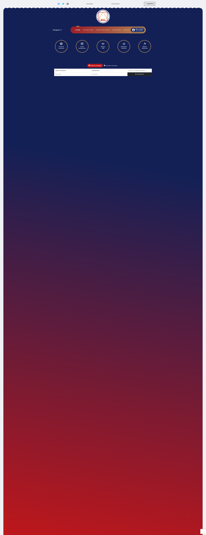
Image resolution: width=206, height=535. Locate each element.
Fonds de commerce (61, 47)
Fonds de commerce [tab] (95, 65)
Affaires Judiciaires (145, 47)
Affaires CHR (103, 47)
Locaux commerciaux (82, 47)
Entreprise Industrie (124, 47)
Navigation (57, 30)
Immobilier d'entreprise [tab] (111, 65)
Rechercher (140, 74)
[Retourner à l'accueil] (103, 16)
